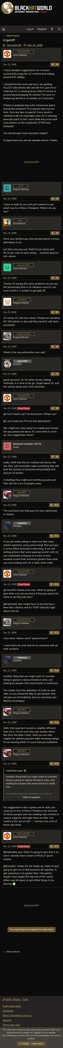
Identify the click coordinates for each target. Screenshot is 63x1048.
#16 (56, 763)
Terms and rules (11, 1025)
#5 (57, 312)
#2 (57, 198)
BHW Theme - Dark (16, 999)
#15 (56, 722)
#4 (57, 278)
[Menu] (3, 29)
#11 (56, 535)
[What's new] (52, 29)
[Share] (52, 65)
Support (7, 1020)
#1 (57, 64)
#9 (57, 456)
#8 (57, 408)
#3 (57, 233)
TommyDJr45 (13, 45)
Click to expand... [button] (31, 797)
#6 (57, 346)
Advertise (8, 1010)
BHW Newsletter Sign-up (17, 1015)
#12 (56, 584)
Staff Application (12, 1006)
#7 (57, 374)
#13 (56, 632)
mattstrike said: (14, 770)
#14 (56, 670)
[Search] (59, 29)
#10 (56, 505)
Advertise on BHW (31, 162)
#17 (56, 846)
